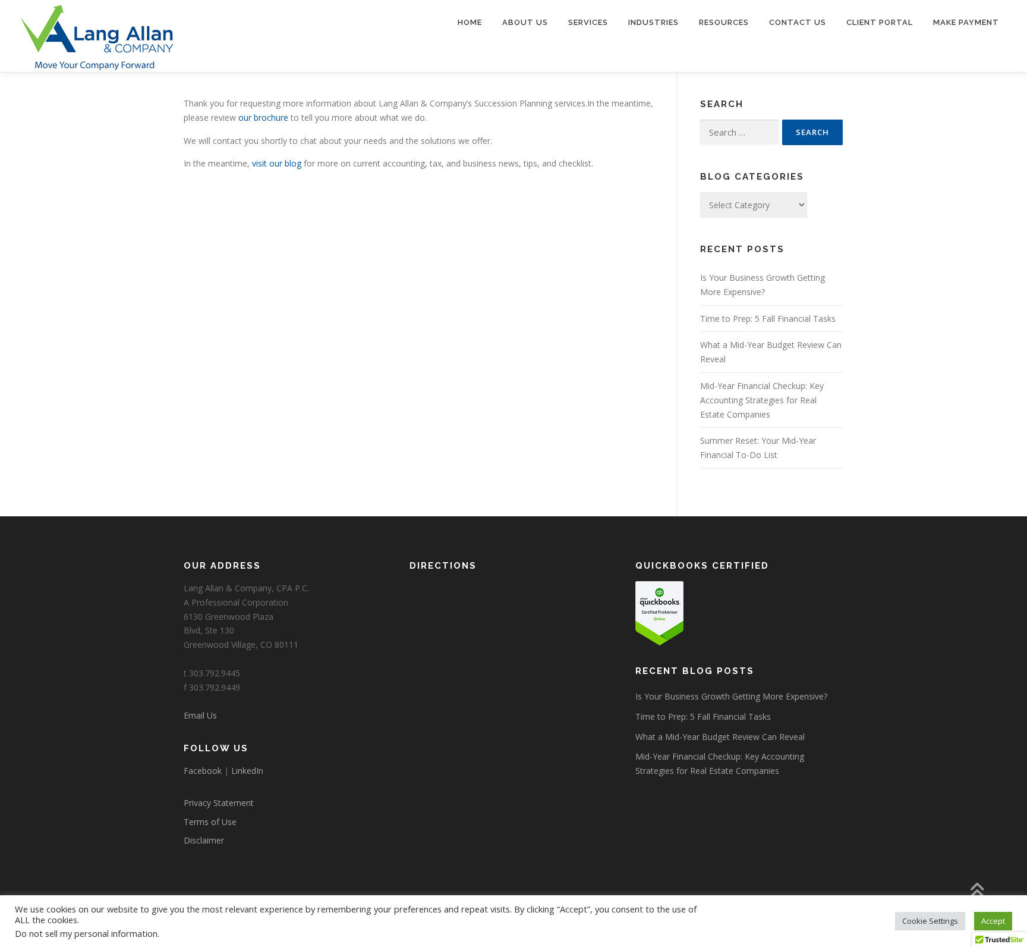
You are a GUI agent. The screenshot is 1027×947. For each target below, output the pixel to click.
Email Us (200, 715)
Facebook (203, 770)
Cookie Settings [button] (930, 920)
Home (470, 22)
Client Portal (879, 22)
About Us (525, 22)
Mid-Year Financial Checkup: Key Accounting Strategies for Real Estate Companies (762, 400)
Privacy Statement (219, 802)
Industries (653, 22)
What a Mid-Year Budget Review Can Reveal (720, 736)
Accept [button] (993, 920)
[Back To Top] (977, 891)
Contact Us (797, 22)
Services (588, 22)
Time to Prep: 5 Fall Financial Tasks (768, 318)
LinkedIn (247, 770)
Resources (724, 22)
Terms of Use (210, 821)
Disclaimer (204, 840)
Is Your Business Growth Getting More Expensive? (731, 696)
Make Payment (966, 22)
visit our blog (276, 163)
